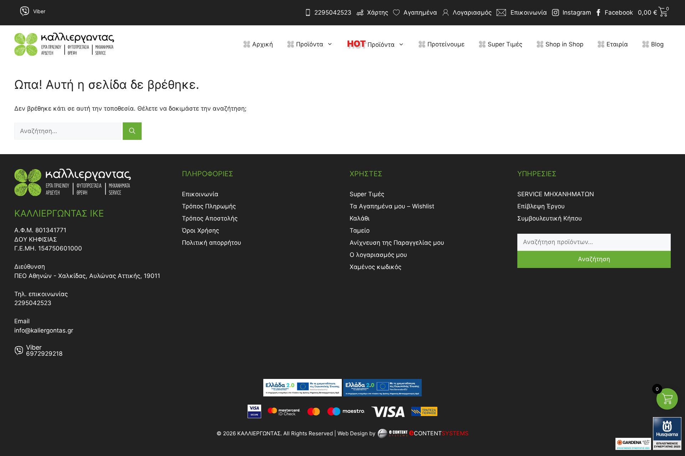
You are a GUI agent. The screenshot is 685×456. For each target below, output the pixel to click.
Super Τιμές (504, 44)
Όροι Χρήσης (200, 230)
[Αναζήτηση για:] (68, 131)
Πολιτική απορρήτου (211, 242)
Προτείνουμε (445, 44)
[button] (331, 44)
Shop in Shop (563, 44)
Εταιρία (616, 44)
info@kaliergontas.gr (43, 330)
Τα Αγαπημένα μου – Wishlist (392, 206)
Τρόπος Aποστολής (210, 218)
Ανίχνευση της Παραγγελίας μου (397, 242)
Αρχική (261, 44)
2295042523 (332, 12)
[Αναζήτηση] (132, 131)
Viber (39, 11)
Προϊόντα (308, 44)
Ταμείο (360, 230)
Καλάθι (360, 218)
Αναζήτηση (594, 259)
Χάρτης (377, 12)
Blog (656, 44)
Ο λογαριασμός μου (378, 254)
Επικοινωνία (200, 194)
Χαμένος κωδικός (375, 266)
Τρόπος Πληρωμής (209, 206)
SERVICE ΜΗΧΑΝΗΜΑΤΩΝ (555, 194)
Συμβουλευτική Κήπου (549, 218)
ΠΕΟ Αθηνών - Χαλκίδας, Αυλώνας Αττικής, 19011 (87, 275)
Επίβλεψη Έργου (541, 206)
